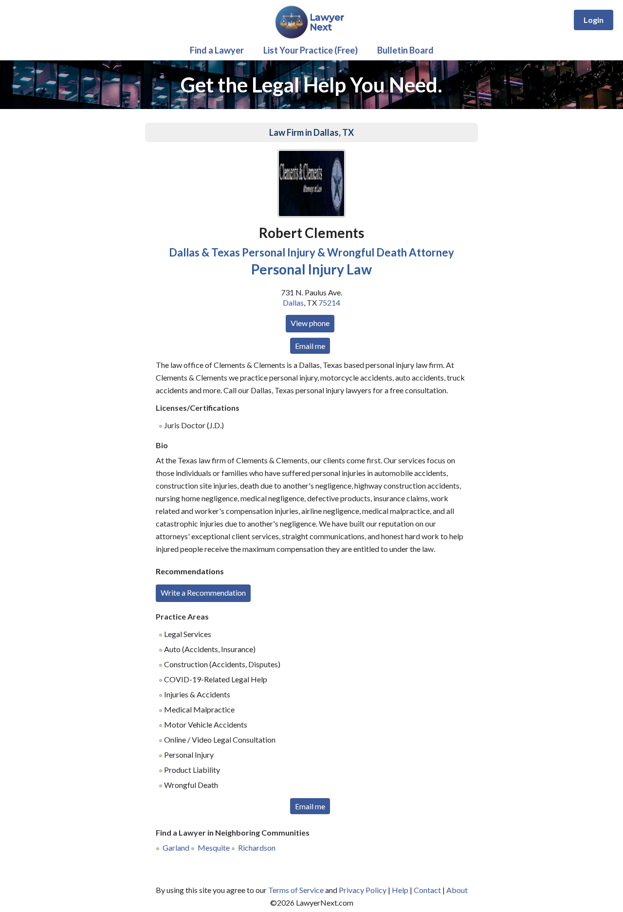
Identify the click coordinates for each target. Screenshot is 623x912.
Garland (176, 847)
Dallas (293, 302)
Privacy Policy (362, 889)
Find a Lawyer (217, 50)
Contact (427, 889)
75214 (329, 302)
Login (594, 19)
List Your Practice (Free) (310, 50)
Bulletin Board (405, 50)
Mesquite (214, 847)
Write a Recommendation (203, 592)
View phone (310, 323)
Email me (310, 345)
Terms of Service (296, 889)
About (457, 889)
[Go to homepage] (311, 36)
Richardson (256, 847)
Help (400, 889)
